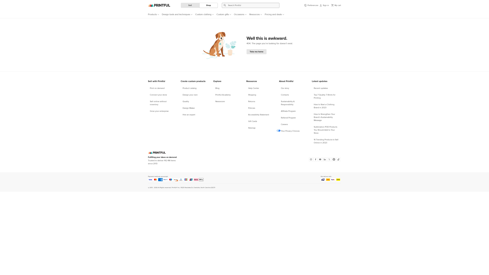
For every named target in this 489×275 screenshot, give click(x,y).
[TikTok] (338, 159)
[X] (329, 159)
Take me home (256, 51)
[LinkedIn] (325, 159)
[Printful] (159, 5)
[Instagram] (311, 159)
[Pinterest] (334, 159)
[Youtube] (320, 159)
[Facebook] (316, 159)
